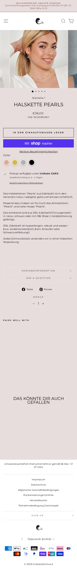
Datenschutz (38, 484)
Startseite (37, 97)
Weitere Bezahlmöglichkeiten (38, 151)
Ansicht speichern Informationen (26, 183)
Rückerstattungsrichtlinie (38, 495)
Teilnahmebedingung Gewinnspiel (38, 505)
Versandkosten (41, 117)
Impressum (38, 479)
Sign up (38, 515)
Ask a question (38, 278)
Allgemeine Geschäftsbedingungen (38, 490)
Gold (15, 162)
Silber (23, 162)
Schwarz (31, 162)
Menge (38, 297)
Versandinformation (38, 271)
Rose (6, 162)
